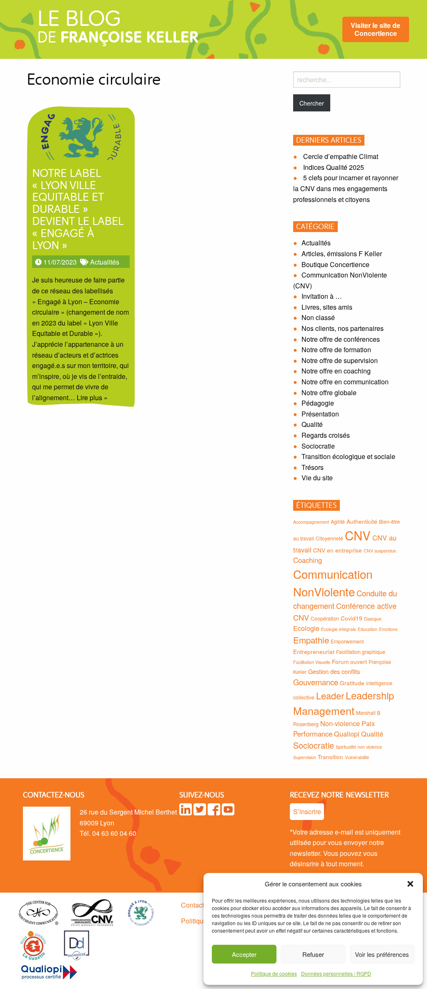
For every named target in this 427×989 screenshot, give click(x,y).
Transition (330, 756)
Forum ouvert (349, 661)
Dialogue (373, 619)
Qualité (312, 424)
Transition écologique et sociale (348, 456)
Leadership (370, 695)
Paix (368, 723)
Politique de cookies (274, 973)
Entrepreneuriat (313, 651)
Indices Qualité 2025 (333, 167)
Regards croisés (325, 435)
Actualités (104, 262)
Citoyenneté (329, 538)
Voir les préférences (382, 954)
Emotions (388, 629)
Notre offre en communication (345, 381)
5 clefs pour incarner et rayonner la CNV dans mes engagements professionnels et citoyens (345, 188)
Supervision (304, 757)
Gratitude (352, 683)
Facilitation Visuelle (311, 662)
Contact (192, 905)
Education (367, 629)
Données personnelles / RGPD (336, 973)
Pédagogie (317, 403)
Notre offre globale (329, 392)
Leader (330, 695)
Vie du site (317, 477)
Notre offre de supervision (339, 360)
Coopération (325, 618)
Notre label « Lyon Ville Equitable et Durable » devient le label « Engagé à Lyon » (77, 210)
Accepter (244, 954)
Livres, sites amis (326, 307)
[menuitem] (375, 29)
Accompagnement (311, 522)
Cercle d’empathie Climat (340, 156)
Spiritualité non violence (359, 747)
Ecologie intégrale (338, 629)
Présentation (320, 414)
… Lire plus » (88, 397)
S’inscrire (307, 811)
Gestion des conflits (334, 671)
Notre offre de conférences (340, 339)
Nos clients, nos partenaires (342, 328)
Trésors (312, 467)
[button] (410, 884)
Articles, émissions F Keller (341, 253)
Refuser (313, 954)
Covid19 (351, 618)
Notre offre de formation (336, 349)
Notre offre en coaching (336, 371)
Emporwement (347, 641)
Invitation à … (321, 296)
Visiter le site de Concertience (375, 29)
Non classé (318, 317)
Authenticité (362, 521)
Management (323, 710)
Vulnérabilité (357, 757)
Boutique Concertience (335, 264)
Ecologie (306, 628)
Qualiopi (346, 734)
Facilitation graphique (360, 651)
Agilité (338, 521)
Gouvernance (315, 681)
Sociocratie (318, 446)
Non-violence (340, 723)
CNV (358, 535)
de (117, 30)
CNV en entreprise (337, 550)
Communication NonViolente (332, 582)
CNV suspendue (380, 550)
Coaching (307, 560)
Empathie (311, 639)
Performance (312, 734)
